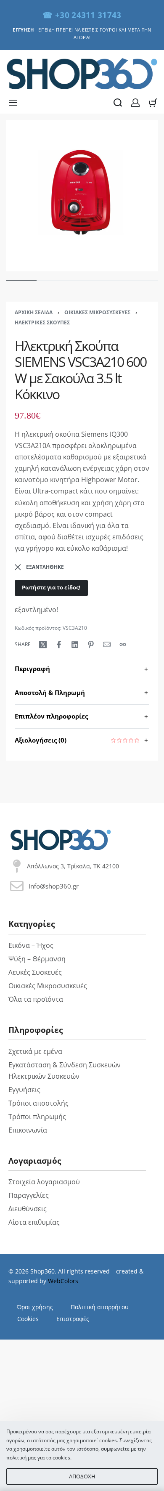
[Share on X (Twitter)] (43, 644)
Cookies (28, 1319)
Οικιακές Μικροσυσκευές (97, 312)
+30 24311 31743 (88, 15)
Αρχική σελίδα (34, 312)
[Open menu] (13, 102)
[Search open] (117, 102)
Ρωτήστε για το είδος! (51, 587)
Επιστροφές (72, 1319)
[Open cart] (153, 102)
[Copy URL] (123, 644)
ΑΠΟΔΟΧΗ (82, 1476)
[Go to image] (21, 280)
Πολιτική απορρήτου (100, 1307)
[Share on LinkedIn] (75, 644)
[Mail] (107, 644)
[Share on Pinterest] (91, 644)
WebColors (63, 1281)
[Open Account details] (135, 102)
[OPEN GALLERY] (82, 195)
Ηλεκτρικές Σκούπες (42, 322)
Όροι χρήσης (35, 1307)
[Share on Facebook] (59, 644)
